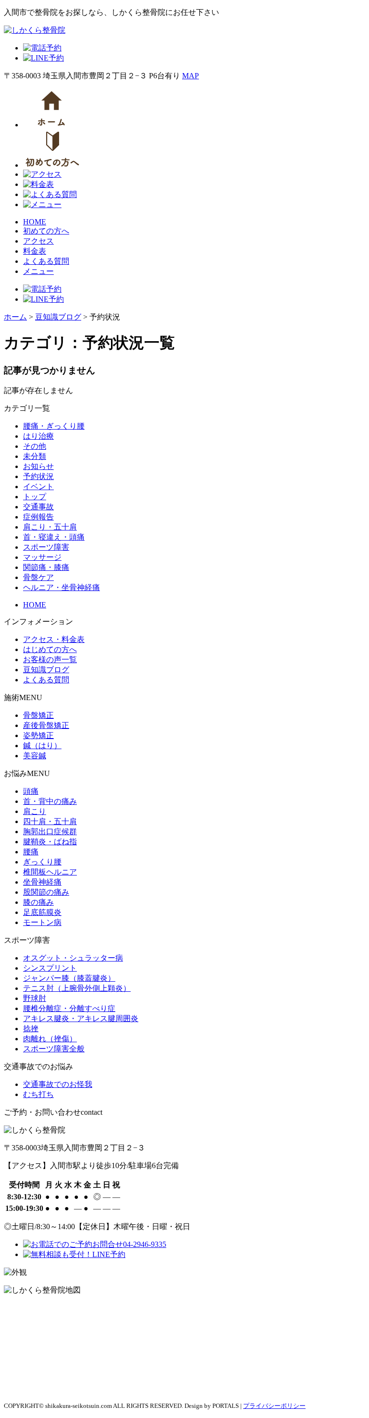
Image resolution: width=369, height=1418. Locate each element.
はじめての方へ (50, 649)
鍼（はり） (42, 745)
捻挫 (30, 1028)
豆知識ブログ (46, 670)
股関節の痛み (46, 892)
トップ (34, 497)
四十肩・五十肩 (50, 821)
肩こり (34, 811)
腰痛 (30, 852)
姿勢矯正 (38, 735)
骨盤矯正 (38, 715)
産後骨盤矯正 (46, 725)
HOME (34, 222)
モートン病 (42, 922)
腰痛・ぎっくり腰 (54, 426)
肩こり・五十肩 (50, 527)
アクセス (38, 241)
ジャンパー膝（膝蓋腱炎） (69, 978)
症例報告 (38, 517)
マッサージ (42, 557)
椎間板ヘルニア (50, 872)
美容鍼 (34, 756)
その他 (34, 446)
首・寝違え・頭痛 (54, 537)
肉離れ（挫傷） (50, 1039)
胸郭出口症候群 (50, 831)
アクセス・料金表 (54, 639)
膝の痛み (38, 902)
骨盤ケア (38, 577)
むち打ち (38, 1094)
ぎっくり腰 (42, 862)
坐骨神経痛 (42, 882)
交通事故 (38, 507)
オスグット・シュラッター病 (73, 958)
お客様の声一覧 (50, 659)
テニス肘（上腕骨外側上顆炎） (77, 988)
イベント (38, 486)
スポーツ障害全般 (54, 1049)
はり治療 (38, 436)
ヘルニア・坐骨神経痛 (61, 587)
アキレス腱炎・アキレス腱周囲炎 (80, 1018)
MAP (190, 76)
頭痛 (30, 791)
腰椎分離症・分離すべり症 (69, 1008)
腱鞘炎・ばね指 (50, 842)
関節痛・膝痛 (46, 567)
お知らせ (38, 466)
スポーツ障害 (46, 547)
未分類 (34, 456)
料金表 (34, 251)
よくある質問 (46, 261)
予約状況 (38, 476)
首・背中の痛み (50, 801)
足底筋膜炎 (42, 912)
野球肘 (34, 998)
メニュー (38, 271)
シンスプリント (50, 968)
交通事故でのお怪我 (57, 1084)
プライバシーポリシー (274, 1405)
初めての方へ (46, 231)
